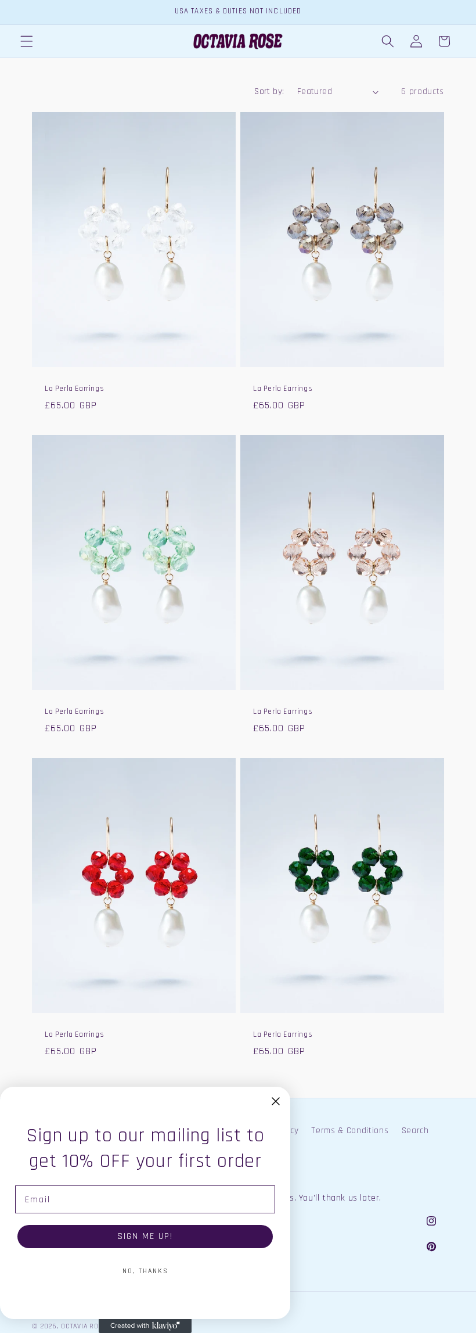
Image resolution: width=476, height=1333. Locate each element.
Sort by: (269, 91)
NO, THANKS (145, 1271)
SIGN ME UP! (145, 1236)
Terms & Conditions (349, 1130)
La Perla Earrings (74, 388)
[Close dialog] (275, 1101)
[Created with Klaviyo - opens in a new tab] (145, 1326)
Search (415, 1130)
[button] (27, 41)
